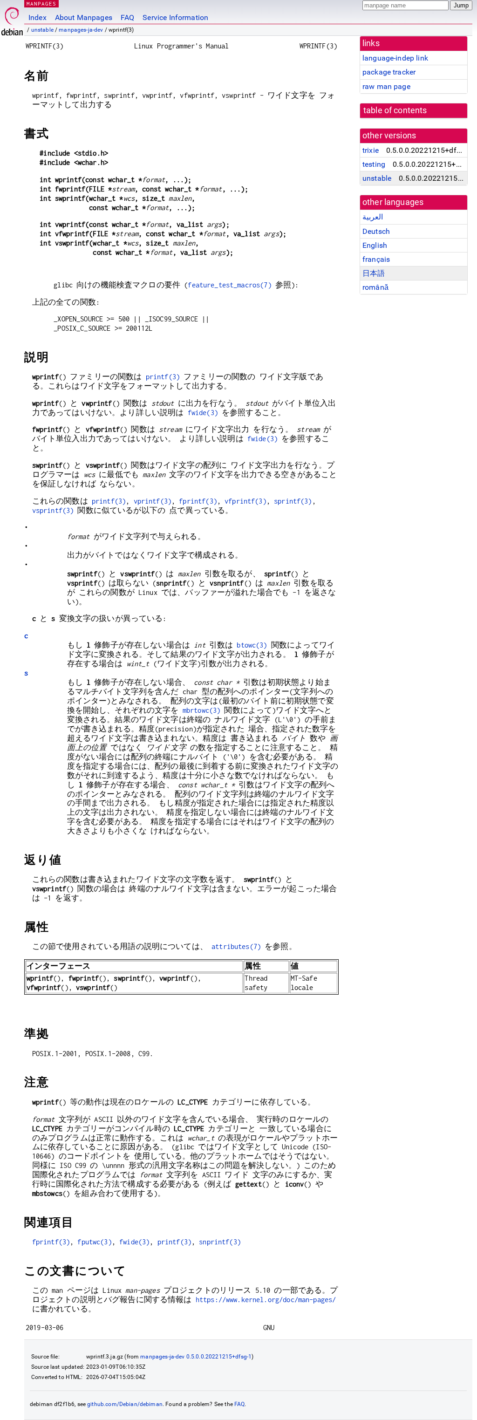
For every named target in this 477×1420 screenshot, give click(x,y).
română (375, 287)
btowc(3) (252, 645)
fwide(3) (203, 412)
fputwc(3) (94, 1242)
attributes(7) (236, 946)
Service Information (175, 17)
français (376, 259)
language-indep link (395, 58)
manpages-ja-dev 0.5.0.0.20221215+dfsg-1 (196, 1356)
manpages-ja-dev (81, 30)
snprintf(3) (220, 1242)
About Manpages (83, 17)
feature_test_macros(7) (229, 285)
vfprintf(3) (245, 501)
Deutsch (376, 231)
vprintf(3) (153, 501)
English (374, 245)
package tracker (389, 72)
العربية (372, 216)
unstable (42, 30)
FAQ (127, 17)
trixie (370, 150)
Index (37, 17)
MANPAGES (41, 3)
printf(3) (163, 377)
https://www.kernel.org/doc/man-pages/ (266, 1300)
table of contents (395, 110)
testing (373, 164)
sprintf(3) (293, 501)
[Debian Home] (12, 19)
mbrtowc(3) (202, 710)
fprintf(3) (198, 501)
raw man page (386, 86)
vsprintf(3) (53, 510)
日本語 (373, 273)
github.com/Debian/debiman (125, 1404)
